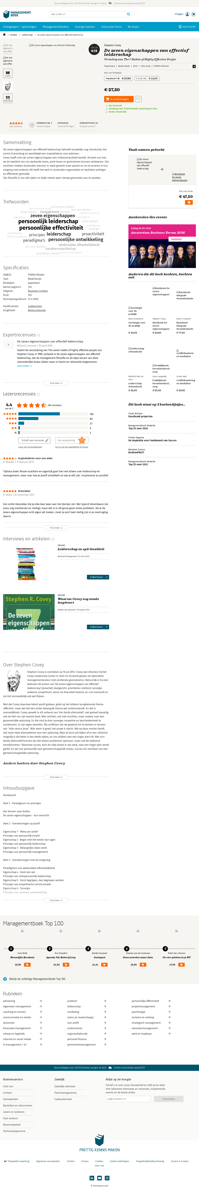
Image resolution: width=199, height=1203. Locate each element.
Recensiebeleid (12, 1124)
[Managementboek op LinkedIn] (92, 1178)
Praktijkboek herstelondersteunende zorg (165, 383)
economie (8, 1022)
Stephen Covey (112, 45)
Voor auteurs (10, 1118)
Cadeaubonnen (63, 1099)
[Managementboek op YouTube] (99, 1178)
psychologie (138, 1011)
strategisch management (146, 1022)
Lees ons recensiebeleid (30, 447)
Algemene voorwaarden (48, 1161)
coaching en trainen (14, 1011)
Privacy (84, 1161)
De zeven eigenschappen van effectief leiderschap (60, 35)
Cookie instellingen (119, 1161)
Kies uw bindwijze (113, 73)
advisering (9, 1001)
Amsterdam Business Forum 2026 (158, 233)
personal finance (77, 1039)
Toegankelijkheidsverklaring (150, 1161)
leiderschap (74, 1006)
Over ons (8, 1086)
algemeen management (17, 1006)
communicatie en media (17, 1017)
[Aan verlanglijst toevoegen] (138, 99)
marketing (73, 1011)
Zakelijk (59, 1079)
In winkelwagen (120, 99)
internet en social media (17, 1039)
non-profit (73, 1022)
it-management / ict (14, 1044)
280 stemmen (15, 126)
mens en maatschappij (80, 1017)
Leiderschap (27, 35)
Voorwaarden (10, 1099)
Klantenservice (13, 1079)
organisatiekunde (77, 1033)
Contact (7, 1092)
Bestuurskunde (37, 310)
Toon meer (55, 383)
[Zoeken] (128, 14)
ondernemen (74, 1028)
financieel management (17, 1028)
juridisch (72, 1001)
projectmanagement (143, 1006)
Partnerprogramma (14, 1131)
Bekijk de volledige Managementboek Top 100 (37, 979)
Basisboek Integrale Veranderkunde (184, 325)
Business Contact (38, 290)
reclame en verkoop (143, 1017)
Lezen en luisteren (14, 1111)
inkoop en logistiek (14, 1033)
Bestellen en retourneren (17, 1105)
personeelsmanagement (81, 1044)
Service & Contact (180, 1161)
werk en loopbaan (142, 1033)
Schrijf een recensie (33, 440)
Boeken (13, 35)
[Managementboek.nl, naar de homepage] (17, 17)
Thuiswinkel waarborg (18, 1161)
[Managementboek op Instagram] (107, 1178)
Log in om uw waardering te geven (71, 447)
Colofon (70, 1161)
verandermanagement (145, 1028)
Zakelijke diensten (64, 1086)
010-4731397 (189, 26)
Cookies (99, 1161)
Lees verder (23, 366)
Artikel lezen (96, 577)
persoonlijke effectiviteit (145, 1001)
